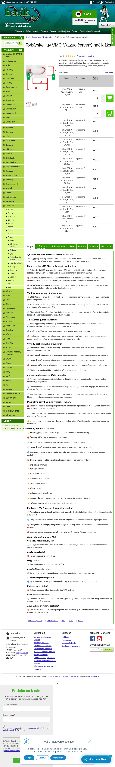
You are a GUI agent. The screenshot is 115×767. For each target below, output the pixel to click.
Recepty (75, 31)
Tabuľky (81, 621)
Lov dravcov (11, 109)
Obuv (8, 300)
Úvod (27, 37)
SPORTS (109, 72)
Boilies (10, 210)
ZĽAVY (28, 31)
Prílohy (82, 246)
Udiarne (9, 368)
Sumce (10, 234)
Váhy (8, 372)
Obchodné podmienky (43, 646)
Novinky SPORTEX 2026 (14, 55)
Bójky (8, 136)
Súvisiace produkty (42, 247)
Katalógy (61, 31)
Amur (10, 284)
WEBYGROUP (93, 676)
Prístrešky (10, 326)
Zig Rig (11, 220)
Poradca (53, 31)
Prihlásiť (96, 2)
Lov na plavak (12, 122)
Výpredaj (9, 128)
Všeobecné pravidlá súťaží (45, 666)
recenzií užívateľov (85, 56)
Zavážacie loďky (13, 394)
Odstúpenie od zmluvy (71, 646)
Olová (8, 304)
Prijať (29, 758)
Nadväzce (10, 201)
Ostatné (13, 250)
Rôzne (8, 334)
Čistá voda (10, 141)
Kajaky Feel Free (13, 167)
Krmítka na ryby (12, 184)
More (8, 117)
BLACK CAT (11, 398)
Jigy (50, 37)
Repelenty (10, 330)
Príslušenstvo (59, 246)
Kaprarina (10, 100)
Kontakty (37, 669)
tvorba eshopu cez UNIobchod (59, 676)
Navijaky (9, 70)
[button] (110, 756)
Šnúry (8, 359)
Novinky (36, 31)
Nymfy (10, 223)
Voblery (13, 277)
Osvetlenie (10, 308)
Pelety (10, 213)
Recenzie (106, 246)
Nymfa (12, 273)
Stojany (9, 83)
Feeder (11, 230)
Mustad (9, 402)
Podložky (9, 321)
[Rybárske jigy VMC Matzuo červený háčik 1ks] (41, 77)
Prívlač (44, 37)
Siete (8, 339)
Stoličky (9, 91)
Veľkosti (93, 246)
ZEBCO (9, 407)
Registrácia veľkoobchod (90, 31)
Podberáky (10, 317)
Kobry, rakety (11, 175)
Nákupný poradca (41, 643)
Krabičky (9, 180)
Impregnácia (11, 162)
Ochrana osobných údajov (44, 658)
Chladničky (10, 158)
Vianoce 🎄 (19, 31)
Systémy (13, 270)
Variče (8, 376)
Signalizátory (11, 87)
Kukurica (11, 216)
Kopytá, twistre (16, 263)
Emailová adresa (10, 704)
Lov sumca (10, 104)
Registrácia (109, 2)
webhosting (75, 676)
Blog (68, 31)
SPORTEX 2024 (12, 411)
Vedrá (8, 381)
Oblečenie (10, 78)
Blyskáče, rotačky (14, 245)
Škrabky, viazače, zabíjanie (13, 353)
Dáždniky (10, 149)
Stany (8, 347)
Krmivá (9, 188)
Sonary (9, 74)
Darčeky (9, 145)
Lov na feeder (11, 113)
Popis (30, 246)
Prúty (8, 65)
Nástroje (9, 291)
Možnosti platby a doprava (44, 652)
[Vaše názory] (113, 36)
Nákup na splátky (41, 655)
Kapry (10, 227)
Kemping (9, 171)
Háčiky (9, 154)
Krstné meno (8, 715)
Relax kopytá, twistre (15, 258)
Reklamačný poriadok (43, 649)
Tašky (8, 363)
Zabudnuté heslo (69, 643)
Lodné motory (12, 197)
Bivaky (9, 96)
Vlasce (9, 385)
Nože (8, 295)
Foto (72, 246)
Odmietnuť (58, 758)
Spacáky (9, 343)
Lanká (8, 193)
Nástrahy (35, 37)
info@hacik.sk (22, 653)
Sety (12, 241)
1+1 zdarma (11, 61)
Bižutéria (9, 132)
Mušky (12, 267)
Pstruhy (11, 280)
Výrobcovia (10, 415)
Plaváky (9, 313)
